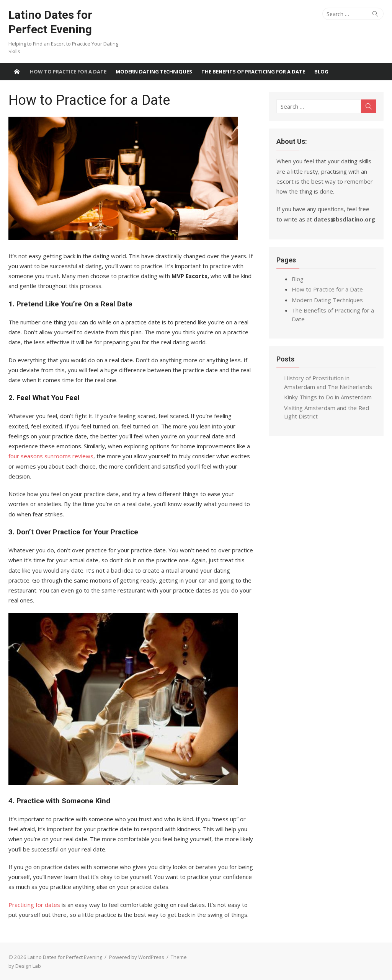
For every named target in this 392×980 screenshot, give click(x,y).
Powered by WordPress (136, 957)
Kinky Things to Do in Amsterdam (328, 397)
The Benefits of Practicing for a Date (253, 71)
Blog (321, 71)
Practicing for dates (34, 904)
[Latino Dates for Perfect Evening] (16, 71)
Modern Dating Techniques (154, 71)
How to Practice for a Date (68, 71)
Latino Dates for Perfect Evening (50, 22)
